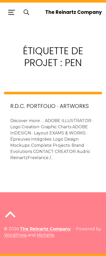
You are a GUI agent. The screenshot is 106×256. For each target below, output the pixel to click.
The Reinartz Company (73, 12)
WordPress (15, 235)
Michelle (45, 235)
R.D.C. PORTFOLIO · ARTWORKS (49, 106)
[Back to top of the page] (10, 218)
